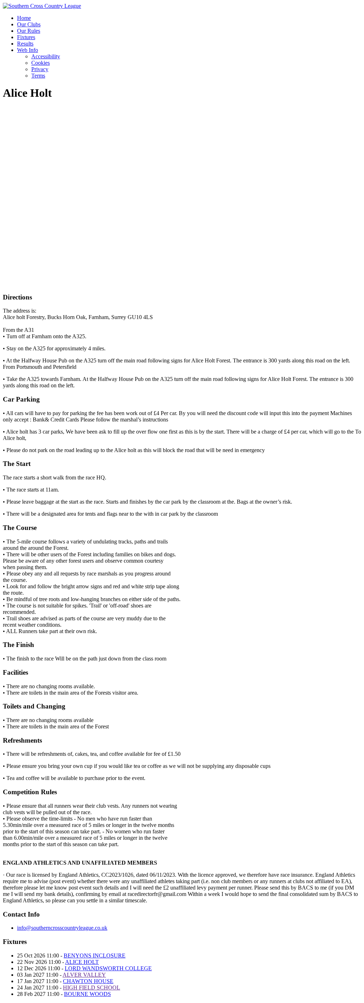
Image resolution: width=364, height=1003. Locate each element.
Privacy (39, 69)
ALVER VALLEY (84, 975)
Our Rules (28, 31)
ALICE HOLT (82, 962)
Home (24, 18)
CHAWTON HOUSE (88, 981)
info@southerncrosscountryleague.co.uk (62, 928)
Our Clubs (29, 24)
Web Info (27, 50)
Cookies (40, 63)
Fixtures (26, 37)
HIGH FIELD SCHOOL (91, 988)
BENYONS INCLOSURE (94, 955)
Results (25, 44)
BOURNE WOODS (87, 994)
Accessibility (45, 56)
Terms (38, 76)
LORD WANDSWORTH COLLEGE (108, 968)
